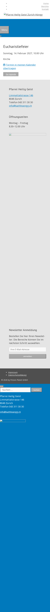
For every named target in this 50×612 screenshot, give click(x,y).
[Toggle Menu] (1, 36)
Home (46, 3)
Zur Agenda (11, 74)
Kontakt (45, 9)
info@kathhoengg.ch (20, 105)
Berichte (45, 6)
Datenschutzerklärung (17, 375)
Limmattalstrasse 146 (21, 95)
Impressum (13, 372)
